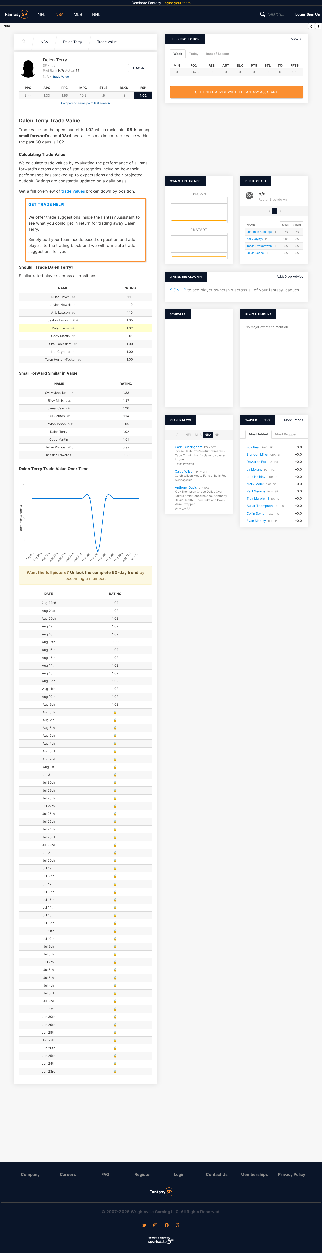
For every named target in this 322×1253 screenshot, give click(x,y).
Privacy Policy (291, 1174)
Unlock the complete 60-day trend (104, 572)
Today (194, 54)
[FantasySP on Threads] (178, 1226)
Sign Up (313, 14)
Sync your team (178, 3)
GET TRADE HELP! (46, 204)
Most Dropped (286, 434)
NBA (59, 14)
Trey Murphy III (258, 498)
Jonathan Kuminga (259, 232)
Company (30, 1174)
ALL (179, 435)
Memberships (254, 1174)
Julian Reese (255, 253)
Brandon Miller (257, 454)
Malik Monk (255, 484)
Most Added (258, 434)
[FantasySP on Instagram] (155, 1226)
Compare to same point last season (85, 103)
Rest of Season (217, 54)
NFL (41, 14)
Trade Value (107, 42)
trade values (73, 191)
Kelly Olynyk (255, 239)
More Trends (293, 420)
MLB (78, 14)
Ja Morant (254, 469)
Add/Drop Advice (290, 277)
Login (300, 14)
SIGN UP (178, 289)
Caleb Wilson (184, 471)
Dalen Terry (72, 42)
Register (142, 1174)
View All (297, 39)
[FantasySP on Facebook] (167, 1226)
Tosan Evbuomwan (259, 246)
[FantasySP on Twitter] (144, 1226)
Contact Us (217, 1174)
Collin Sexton (256, 513)
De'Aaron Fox (257, 462)
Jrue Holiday (256, 476)
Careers (68, 1174)
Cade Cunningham (188, 447)
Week (177, 54)
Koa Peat (253, 447)
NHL (96, 14)
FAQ (105, 1174)
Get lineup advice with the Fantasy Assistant (236, 92)
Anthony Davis (186, 487)
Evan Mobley (256, 520)
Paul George (256, 491)
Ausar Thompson (260, 506)
